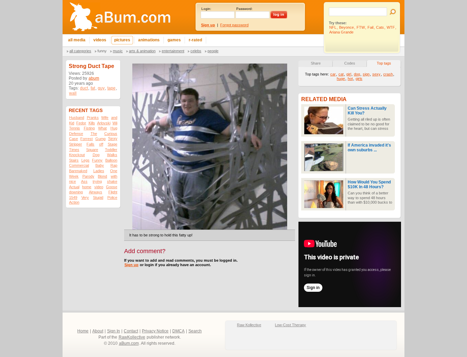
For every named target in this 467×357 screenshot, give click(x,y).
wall (73, 93)
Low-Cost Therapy (290, 325)
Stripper (75, 144)
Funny (102, 51)
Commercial (79, 165)
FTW (361, 27)
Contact (131, 331)
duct (84, 88)
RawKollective (132, 337)
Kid (71, 123)
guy (101, 88)
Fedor (81, 123)
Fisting (89, 128)
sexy (376, 74)
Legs (85, 160)
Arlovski (103, 123)
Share (316, 63)
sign (366, 74)
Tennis (74, 128)
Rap (113, 165)
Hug (113, 128)
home (86, 187)
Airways (95, 192)
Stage (112, 144)
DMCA (178, 331)
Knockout (77, 155)
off (101, 144)
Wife (104, 117)
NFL (332, 27)
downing (76, 192)
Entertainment (173, 51)
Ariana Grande (341, 32)
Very (85, 197)
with (114, 176)
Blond (102, 176)
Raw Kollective (249, 325)
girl (348, 74)
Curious (110, 134)
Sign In (113, 331)
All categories (80, 51)
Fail (370, 27)
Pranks (93, 117)
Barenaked (78, 171)
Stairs (74, 160)
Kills (92, 123)
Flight (112, 192)
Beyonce (346, 27)
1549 (73, 197)
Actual (74, 187)
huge (341, 79)
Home (83, 331)
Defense (76, 134)
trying (97, 181)
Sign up (131, 265)
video (98, 187)
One (113, 171)
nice (72, 181)
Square (92, 150)
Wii (114, 123)
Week (74, 176)
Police (112, 197)
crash (388, 74)
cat (341, 74)
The (94, 134)
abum (94, 78)
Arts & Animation (142, 51)
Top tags (384, 63)
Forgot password (234, 25)
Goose (111, 187)
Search (195, 331)
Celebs (195, 51)
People (213, 51)
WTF (391, 27)
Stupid (98, 197)
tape (111, 88)
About (97, 331)
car (333, 74)
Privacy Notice (155, 331)
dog (357, 74)
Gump (100, 139)
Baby (99, 165)
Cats (380, 27)
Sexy (112, 138)
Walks (112, 155)
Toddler (111, 150)
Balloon (111, 160)
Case (73, 139)
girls (359, 79)
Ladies (98, 171)
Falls (90, 144)
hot (350, 79)
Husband (76, 117)
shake (112, 181)
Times (74, 150)
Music (118, 51)
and (114, 117)
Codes (349, 63)
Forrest (86, 139)
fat (93, 88)
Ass (84, 181)
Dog (96, 155)
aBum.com (129, 343)
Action (74, 202)
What (102, 128)
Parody (88, 176)
